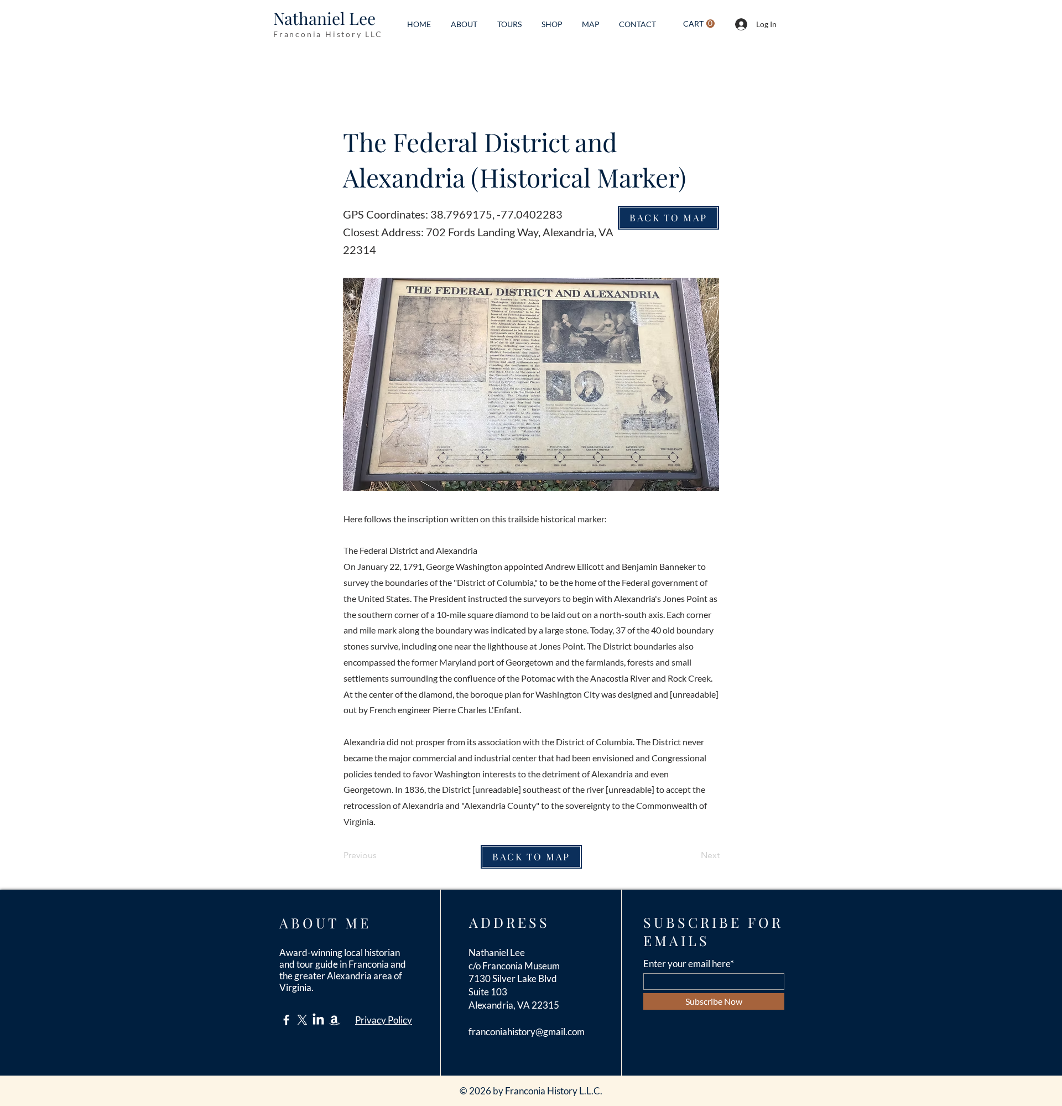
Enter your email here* (688, 963)
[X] (302, 1020)
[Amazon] (334, 1020)
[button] (699, 23)
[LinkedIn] (318, 1020)
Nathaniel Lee (324, 18)
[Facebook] (286, 1020)
